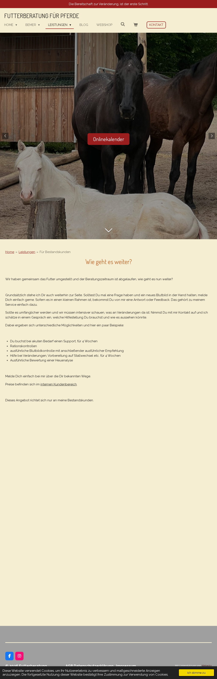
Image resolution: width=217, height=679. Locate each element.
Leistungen (27, 252)
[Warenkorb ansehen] (135, 24)
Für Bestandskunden (55, 252)
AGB (69, 666)
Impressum (126, 666)
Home (9, 252)
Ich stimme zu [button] (196, 672)
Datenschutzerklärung (95, 666)
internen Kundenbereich (58, 384)
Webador (207, 665)
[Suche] (123, 24)
